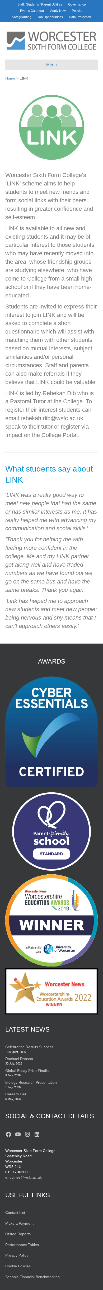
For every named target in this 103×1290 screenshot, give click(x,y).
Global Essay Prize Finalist (27, 1070)
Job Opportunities (50, 17)
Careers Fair (15, 1094)
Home (10, 78)
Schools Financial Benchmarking (32, 1277)
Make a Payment (19, 1223)
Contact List (15, 1212)
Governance (77, 4)
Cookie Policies (18, 1266)
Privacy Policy (16, 1255)
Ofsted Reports (18, 1234)
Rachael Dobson (19, 1059)
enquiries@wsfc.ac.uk (23, 1177)
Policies (77, 11)
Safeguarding (21, 17)
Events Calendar (32, 11)
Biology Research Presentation (31, 1082)
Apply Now (58, 11)
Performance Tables (22, 1245)
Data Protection (80, 17)
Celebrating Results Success (29, 1047)
